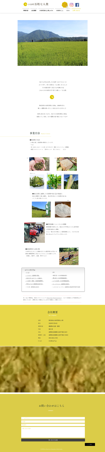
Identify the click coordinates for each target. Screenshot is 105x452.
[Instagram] (71, 5)
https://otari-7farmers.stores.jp (54, 298)
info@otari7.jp (52, 340)
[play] (84, 64)
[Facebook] (77, 5)
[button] (53, 43)
